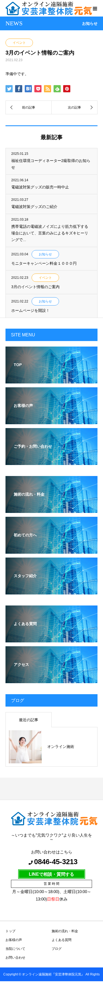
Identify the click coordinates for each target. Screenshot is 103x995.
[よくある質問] (51, 638)
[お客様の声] (51, 420)
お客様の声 (13, 940)
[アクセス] (51, 679)
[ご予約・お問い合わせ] (51, 461)
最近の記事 (28, 720)
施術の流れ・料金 (65, 931)
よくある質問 (61, 940)
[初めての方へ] (51, 550)
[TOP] (51, 379)
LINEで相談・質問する (51, 874)
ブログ (57, 949)
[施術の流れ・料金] (51, 509)
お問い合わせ (15, 957)
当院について (15, 949)
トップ (10, 931)
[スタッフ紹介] (51, 590)
